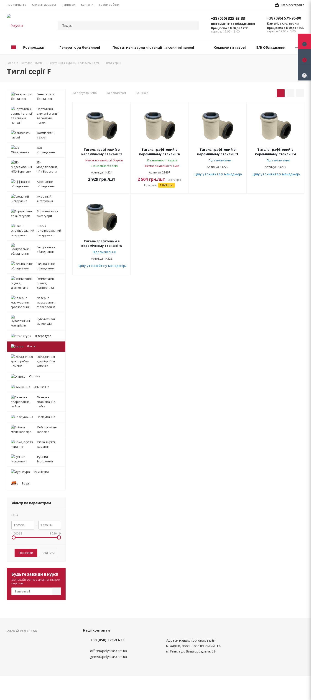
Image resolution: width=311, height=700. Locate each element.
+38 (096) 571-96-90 (284, 18)
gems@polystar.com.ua (108, 656)
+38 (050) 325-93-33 (228, 18)
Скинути (49, 553)
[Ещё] (297, 47)
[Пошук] (193, 25)
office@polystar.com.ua (108, 650)
